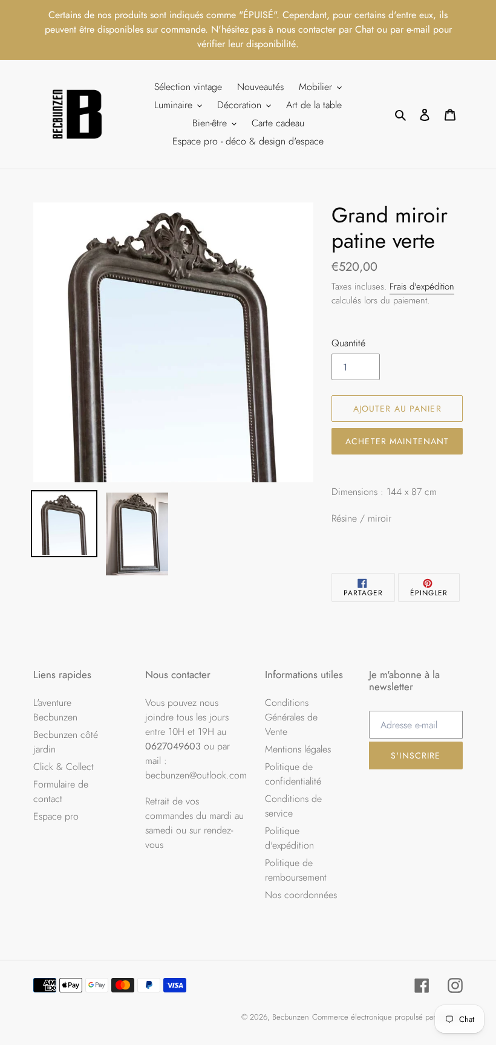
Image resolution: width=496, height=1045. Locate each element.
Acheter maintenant (397, 441)
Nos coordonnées (301, 895)
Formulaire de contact (60, 791)
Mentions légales (298, 749)
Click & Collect (63, 767)
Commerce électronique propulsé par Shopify (387, 1017)
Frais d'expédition (422, 286)
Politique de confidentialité (293, 774)
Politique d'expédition (289, 838)
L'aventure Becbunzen (55, 710)
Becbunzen (290, 1017)
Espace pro (56, 816)
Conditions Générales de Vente (291, 717)
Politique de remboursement (296, 870)
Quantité (348, 343)
